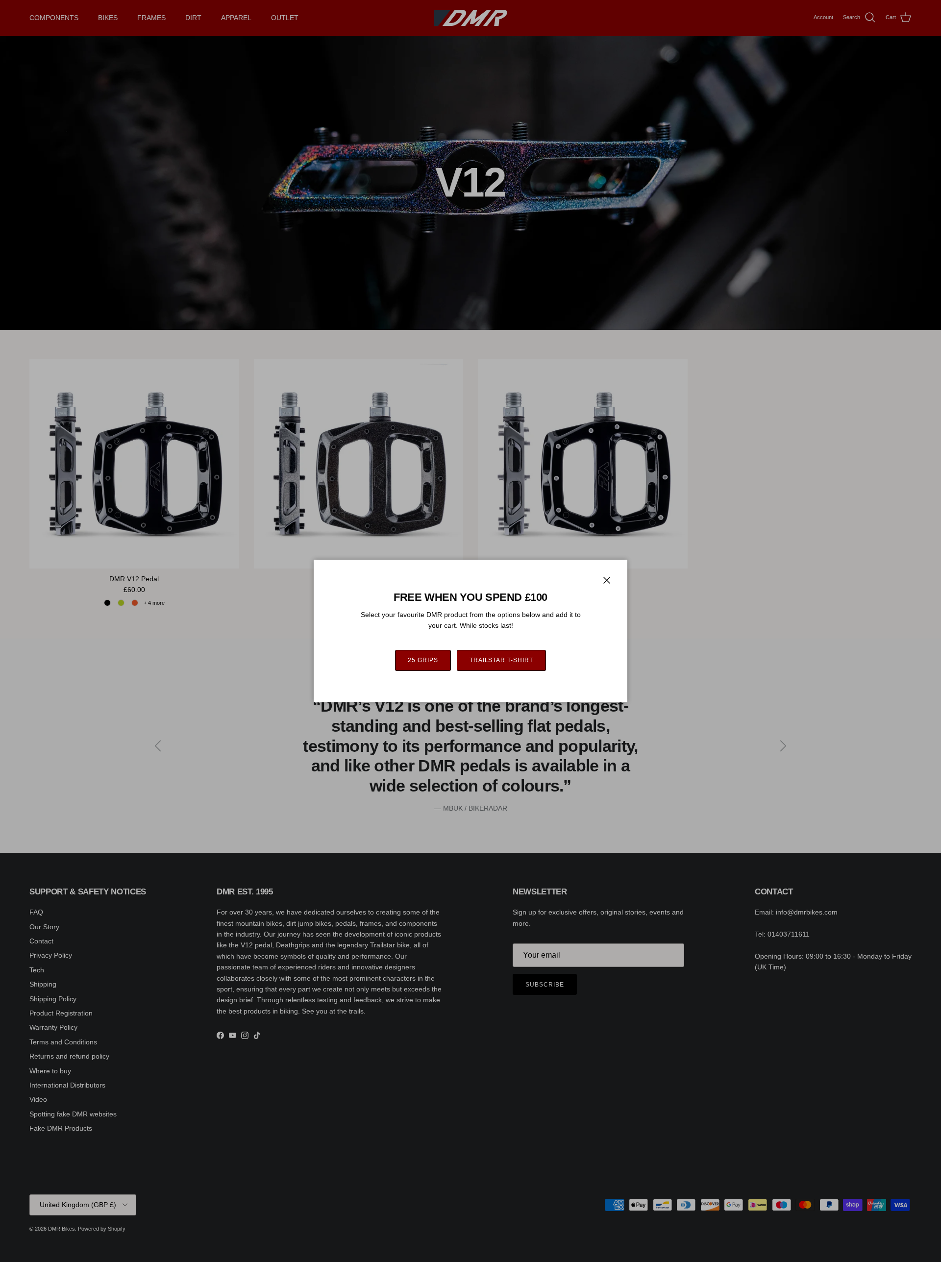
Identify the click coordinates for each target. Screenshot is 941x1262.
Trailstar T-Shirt (501, 660)
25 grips (423, 660)
